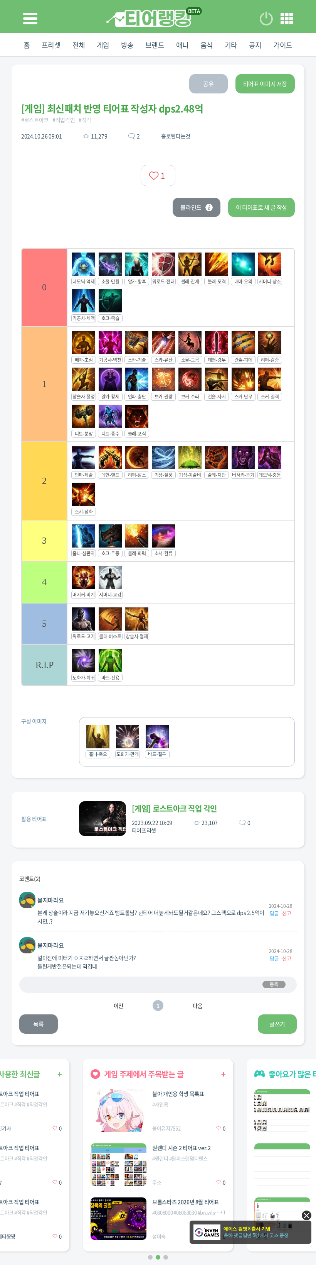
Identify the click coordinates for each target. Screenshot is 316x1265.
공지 (255, 45)
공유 (208, 84)
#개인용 (160, 1104)
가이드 (282, 45)
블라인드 (191, 207)
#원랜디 (160, 1158)
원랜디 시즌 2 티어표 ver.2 (181, 1147)
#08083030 (185, 1212)
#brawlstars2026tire (219, 1212)
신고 (286, 913)
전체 (78, 45)
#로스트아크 (35, 120)
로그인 (266, 18)
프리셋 (51, 45)
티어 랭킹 (148, 18)
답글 (274, 913)
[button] (150, 1257)
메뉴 (287, 18)
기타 (231, 45)
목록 (38, 1024)
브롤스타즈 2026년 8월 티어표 (185, 1202)
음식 (206, 45)
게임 (103, 45)
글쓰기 (277, 1024)
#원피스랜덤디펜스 (188, 1158)
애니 (182, 45)
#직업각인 (63, 120)
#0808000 (162, 1212)
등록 (274, 984)
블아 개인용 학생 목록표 (178, 1093)
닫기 (306, 1215)
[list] (158, 467)
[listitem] (158, 287)
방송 (127, 45)
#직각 (85, 120)
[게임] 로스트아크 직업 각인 (174, 808)
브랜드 (155, 45)
